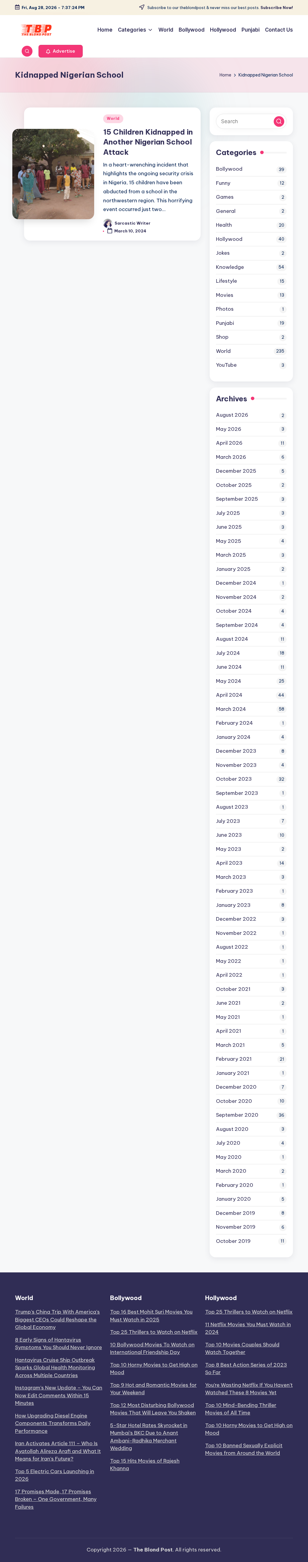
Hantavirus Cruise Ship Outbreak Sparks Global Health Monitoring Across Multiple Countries (55, 1368)
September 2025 (237, 499)
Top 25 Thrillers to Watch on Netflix (154, 1332)
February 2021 (234, 1059)
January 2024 (233, 737)
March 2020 (231, 1171)
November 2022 (236, 933)
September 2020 (237, 1115)
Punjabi (225, 323)
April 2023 (229, 863)
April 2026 (229, 443)
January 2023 (233, 905)
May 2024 (228, 681)
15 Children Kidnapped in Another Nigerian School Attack (148, 142)
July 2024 (228, 653)
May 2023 (228, 849)
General (226, 211)
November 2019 (235, 1227)
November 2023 (236, 765)
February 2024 (234, 723)
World (113, 118)
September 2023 (237, 793)
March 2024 (231, 709)
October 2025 (234, 485)
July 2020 (228, 1143)
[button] (60, 51)
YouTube (226, 365)
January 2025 (233, 569)
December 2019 (235, 1213)
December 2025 (236, 471)
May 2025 (228, 541)
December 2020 (236, 1087)
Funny (223, 183)
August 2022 (232, 947)
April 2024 (229, 695)
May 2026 (228, 429)
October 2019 (233, 1241)
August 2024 (232, 639)
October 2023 (234, 779)
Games (225, 197)
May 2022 (228, 961)
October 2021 (233, 989)
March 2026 (231, 457)
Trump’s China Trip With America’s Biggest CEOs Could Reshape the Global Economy (57, 1319)
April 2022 (229, 975)
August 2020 (232, 1129)
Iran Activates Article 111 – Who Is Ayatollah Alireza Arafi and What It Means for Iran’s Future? (58, 1451)
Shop (222, 337)
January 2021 (232, 1073)
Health (224, 225)
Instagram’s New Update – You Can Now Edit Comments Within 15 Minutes (58, 1395)
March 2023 (231, 877)
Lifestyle (226, 281)
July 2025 (228, 513)
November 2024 (236, 597)
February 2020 (234, 1185)
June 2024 (229, 667)
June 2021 (228, 1003)
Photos (225, 309)
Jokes (223, 253)
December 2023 (236, 751)
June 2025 (229, 527)
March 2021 (230, 1045)
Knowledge (230, 267)
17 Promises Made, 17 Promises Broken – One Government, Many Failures (56, 1499)
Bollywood (229, 169)
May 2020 (229, 1157)
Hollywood (229, 239)
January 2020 (233, 1199)
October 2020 (234, 1101)
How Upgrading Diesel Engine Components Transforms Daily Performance (53, 1423)
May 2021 (228, 1017)
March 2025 (231, 555)
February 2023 (234, 891)
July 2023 (228, 821)
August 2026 (232, 415)
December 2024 (236, 583)
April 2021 (228, 1031)
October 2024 (234, 611)
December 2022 (236, 919)
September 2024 (237, 625)
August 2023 (232, 807)
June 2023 (229, 835)
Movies (224, 295)
